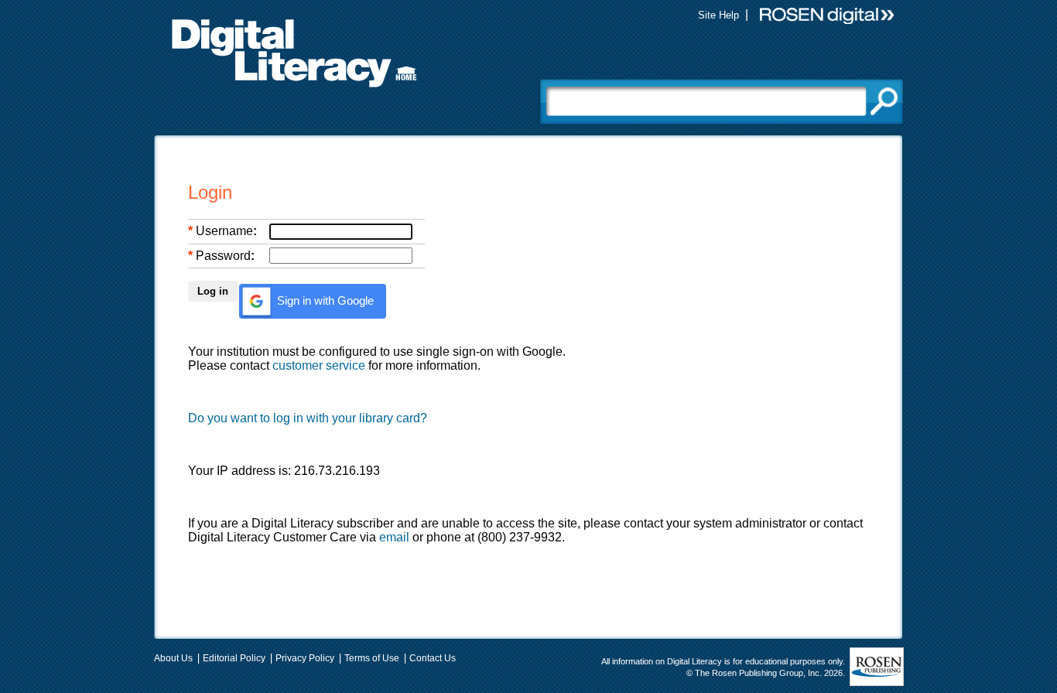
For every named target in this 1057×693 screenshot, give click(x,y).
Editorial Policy (234, 658)
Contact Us (432, 658)
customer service (318, 365)
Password (223, 255)
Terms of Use (371, 658)
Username (224, 230)
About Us (173, 658)
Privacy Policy (304, 658)
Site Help (718, 15)
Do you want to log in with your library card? (307, 418)
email (394, 537)
